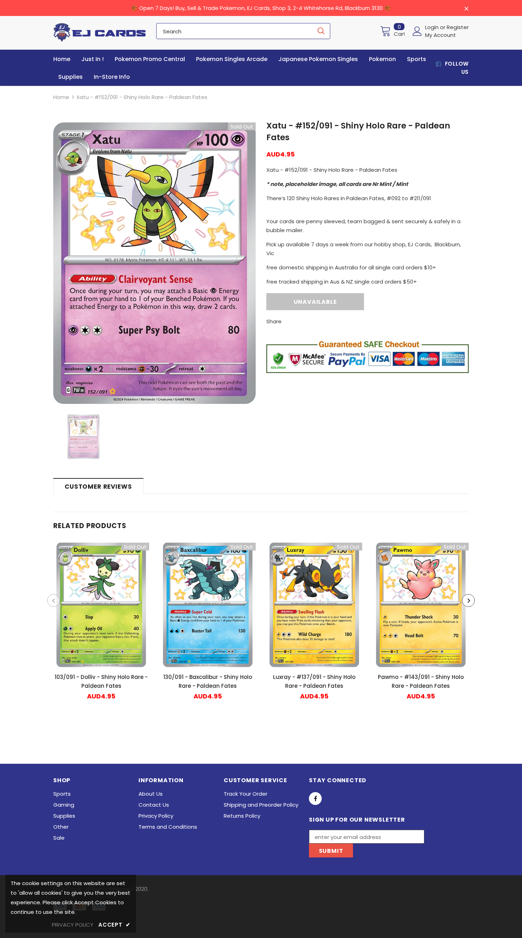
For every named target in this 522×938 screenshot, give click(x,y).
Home (61, 97)
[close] (466, 8)
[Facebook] (315, 798)
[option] (154, 263)
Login (432, 27)
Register (458, 27)
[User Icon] (417, 31)
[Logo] (99, 32)
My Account (440, 35)
